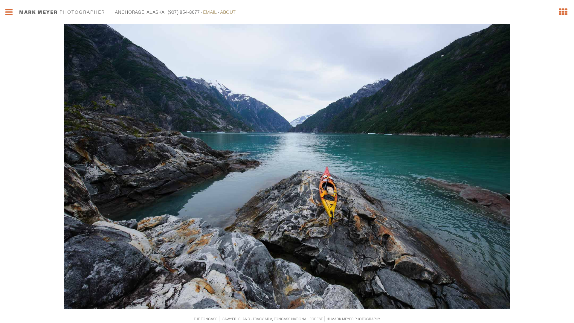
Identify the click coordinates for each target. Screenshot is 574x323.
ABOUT (228, 11)
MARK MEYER (62, 11)
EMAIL (210, 11)
